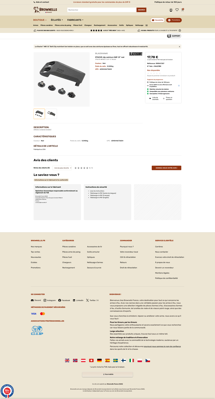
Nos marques (36, 247)
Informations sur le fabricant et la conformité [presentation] (51, 180)
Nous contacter (161, 252)
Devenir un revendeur (164, 268)
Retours (123, 262)
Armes (35, 25)
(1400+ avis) (114, 30)
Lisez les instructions (97, 191)
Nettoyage (139, 25)
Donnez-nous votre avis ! (166, 168)
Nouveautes (36, 257)
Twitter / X (94, 300)
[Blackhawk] (136, 54)
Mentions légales (162, 273)
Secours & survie (94, 268)
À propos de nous (162, 262)
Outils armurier (93, 252)
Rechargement (99, 25)
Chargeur (88, 25)
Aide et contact (42, 2)
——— (146, 25)
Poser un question (169, 98)
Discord (37, 300)
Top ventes (35, 252)
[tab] (51, 179)
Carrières (159, 247)
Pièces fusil (77, 25)
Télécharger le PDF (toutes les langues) (103, 193)
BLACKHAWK (101, 53)
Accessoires (112, 25)
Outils (121, 25)
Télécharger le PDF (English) (99, 197)
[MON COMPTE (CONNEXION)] (171, 10)
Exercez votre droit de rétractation (169, 257)
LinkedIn (79, 300)
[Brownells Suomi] (123, 360)
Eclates (34, 262)
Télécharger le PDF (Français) (100, 195)
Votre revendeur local (129, 252)
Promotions (176, 20)
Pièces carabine (47, 25)
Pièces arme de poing (63, 25)
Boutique (38, 20)
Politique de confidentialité (166, 278)
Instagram (51, 300)
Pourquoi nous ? (127, 247)
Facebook (66, 300)
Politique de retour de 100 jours (168, 2)
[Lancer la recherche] (141, 10)
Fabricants (74, 20)
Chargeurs (66, 262)
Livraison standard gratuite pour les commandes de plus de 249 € (101, 2)
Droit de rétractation (128, 268)
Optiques (129, 25)
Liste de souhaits (177, 10)
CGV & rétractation (128, 257)
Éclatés (56, 20)
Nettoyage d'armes (95, 262)
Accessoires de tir (94, 247)
